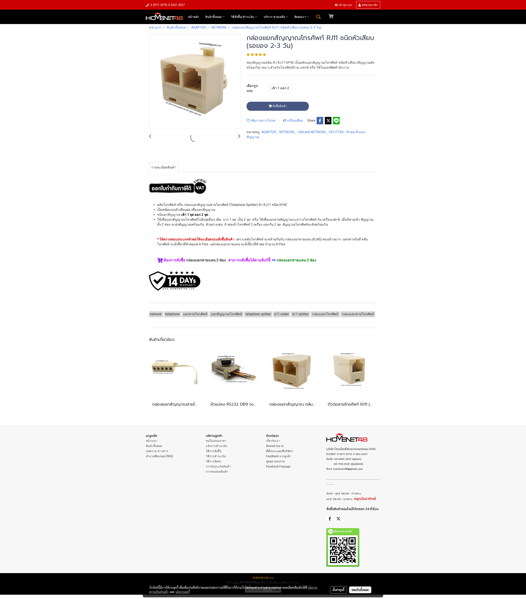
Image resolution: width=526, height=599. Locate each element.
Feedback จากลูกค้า (278, 456)
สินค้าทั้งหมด (213, 16)
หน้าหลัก (193, 16)
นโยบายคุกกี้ (182, 592)
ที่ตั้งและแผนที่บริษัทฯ (279, 451)
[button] (318, 17)
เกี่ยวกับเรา (273, 440)
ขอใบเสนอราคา (216, 440)
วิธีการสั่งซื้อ (213, 451)
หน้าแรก (151, 440)
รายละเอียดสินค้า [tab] (163, 167)
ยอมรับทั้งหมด (360, 590)
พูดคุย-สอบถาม (275, 461)
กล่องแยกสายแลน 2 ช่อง (206, 260)
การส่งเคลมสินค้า (217, 471)
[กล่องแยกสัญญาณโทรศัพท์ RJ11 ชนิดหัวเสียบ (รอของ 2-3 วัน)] (194, 81)
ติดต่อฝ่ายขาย (275, 446)
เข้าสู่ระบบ (345, 4)
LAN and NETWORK (312, 132)
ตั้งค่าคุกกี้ (338, 590)
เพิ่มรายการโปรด (262, 120)
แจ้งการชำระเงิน (216, 446)
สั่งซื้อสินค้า (279, 106)
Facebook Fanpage (278, 466)
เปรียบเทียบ (294, 120)
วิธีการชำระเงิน (216, 456)
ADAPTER (269, 132)
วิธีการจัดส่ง (213, 461)
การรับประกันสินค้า (218, 466)
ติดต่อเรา (300, 16)
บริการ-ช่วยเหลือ (275, 16)
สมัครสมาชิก (369, 4)
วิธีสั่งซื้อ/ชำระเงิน (243, 16)
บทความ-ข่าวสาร (157, 451)
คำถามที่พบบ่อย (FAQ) (159, 456)
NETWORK (287, 132)
